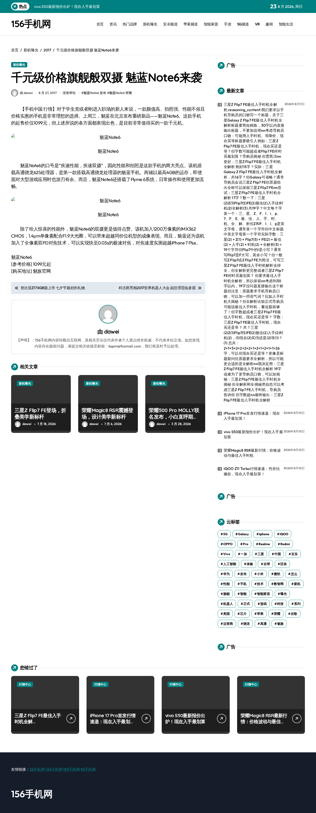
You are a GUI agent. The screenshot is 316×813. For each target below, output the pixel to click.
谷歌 (294, 614)
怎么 (294, 574)
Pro (245, 544)
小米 (260, 574)
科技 (280, 604)
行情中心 (25, 684)
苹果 (260, 614)
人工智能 (229, 564)
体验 (250, 564)
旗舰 (226, 594)
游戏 (263, 604)
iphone (264, 534)
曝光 (283, 594)
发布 (243, 574)
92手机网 (88, 769)
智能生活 (286, 24)
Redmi (285, 544)
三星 (260, 554)
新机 (297, 584)
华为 (226, 574)
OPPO (227, 544)
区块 (283, 564)
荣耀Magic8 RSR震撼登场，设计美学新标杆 (107, 413)
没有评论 (69, 93)
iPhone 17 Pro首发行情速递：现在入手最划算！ (252, 416)
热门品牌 (130, 24)
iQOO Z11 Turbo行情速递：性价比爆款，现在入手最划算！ (252, 471)
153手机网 (71, 769)
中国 (277, 554)
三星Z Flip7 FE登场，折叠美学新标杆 (40, 413)
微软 (277, 574)
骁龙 (246, 624)
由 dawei (26, 93)
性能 (226, 584)
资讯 (113, 24)
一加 (244, 554)
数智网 (279, 584)
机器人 (228, 604)
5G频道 (243, 24)
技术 (260, 584)
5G (225, 534)
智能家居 (211, 24)
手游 (227, 24)
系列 (297, 604)
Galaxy (243, 534)
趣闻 (269, 24)
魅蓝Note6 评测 (120, 93)
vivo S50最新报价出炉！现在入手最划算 (253, 434)
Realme (264, 544)
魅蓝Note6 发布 (95, 93)
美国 (226, 614)
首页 (100, 24)
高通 (263, 624)
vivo (226, 554)
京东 (294, 554)
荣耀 (277, 614)
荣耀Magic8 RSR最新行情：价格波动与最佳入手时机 (252, 453)
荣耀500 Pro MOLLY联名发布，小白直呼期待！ (174, 417)
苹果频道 (190, 24)
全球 (266, 564)
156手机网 (31, 23)
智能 (243, 594)
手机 (243, 584)
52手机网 (37, 769)
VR (257, 24)
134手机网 (54, 769)
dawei (111, 331)
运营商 (228, 624)
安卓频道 (170, 24)
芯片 (243, 614)
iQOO (284, 534)
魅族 (280, 624)
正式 (246, 604)
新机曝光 (150, 24)
